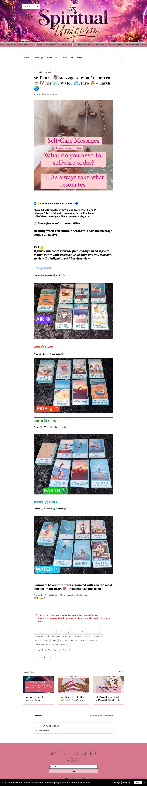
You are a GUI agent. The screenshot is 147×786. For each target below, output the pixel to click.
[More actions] (112, 72)
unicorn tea (67, 636)
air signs (83, 640)
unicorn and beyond (42, 636)
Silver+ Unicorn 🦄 (64, 650)
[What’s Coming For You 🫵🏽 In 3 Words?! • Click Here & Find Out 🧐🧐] (108, 684)
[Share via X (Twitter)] (40, 657)
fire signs (74, 640)
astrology (61, 632)
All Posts (26, 57)
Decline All (126, 782)
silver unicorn (86, 632)
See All (121, 672)
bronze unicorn (40, 632)
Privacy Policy (85, 782)
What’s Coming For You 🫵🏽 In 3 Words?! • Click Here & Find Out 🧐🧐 (107, 698)
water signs (93, 640)
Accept (137, 782)
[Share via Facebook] (35, 657)
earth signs (63, 640)
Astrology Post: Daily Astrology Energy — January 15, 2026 (35, 698)
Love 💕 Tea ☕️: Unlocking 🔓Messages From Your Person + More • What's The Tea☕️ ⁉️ (73, 698)
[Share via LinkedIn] (45, 657)
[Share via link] (51, 657)
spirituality (78, 636)
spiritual (51, 632)
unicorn (96, 632)
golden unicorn (73, 632)
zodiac (54, 640)
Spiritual (88, 636)
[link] (120, 5)
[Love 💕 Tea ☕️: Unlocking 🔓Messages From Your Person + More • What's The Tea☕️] (73, 684)
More (79, 57)
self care (64, 644)
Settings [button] (117, 782)
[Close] (144, 782)
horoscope (56, 636)
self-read (55, 644)
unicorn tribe (98, 636)
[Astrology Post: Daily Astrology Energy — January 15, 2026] (38, 684)
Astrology (39, 57)
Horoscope (68, 57)
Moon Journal (53, 57)
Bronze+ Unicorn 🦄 (49, 650)
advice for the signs (41, 640)
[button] (121, 58)
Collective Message (41, 644)
